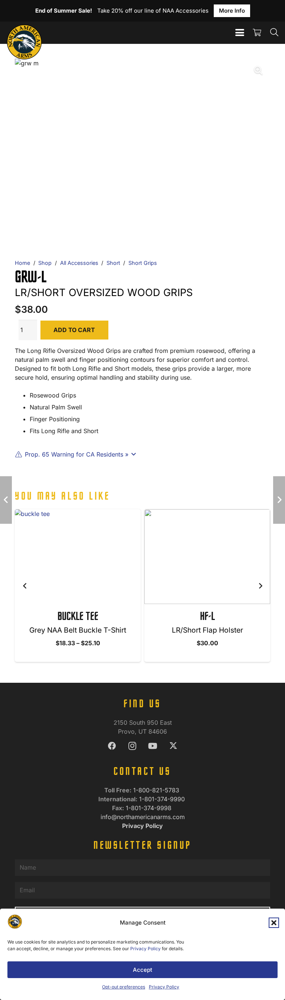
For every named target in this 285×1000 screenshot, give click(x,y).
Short (113, 263)
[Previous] (25, 585)
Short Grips (142, 263)
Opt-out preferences (123, 987)
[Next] (260, 585)
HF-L (78, 617)
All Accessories (79, 263)
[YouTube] (152, 746)
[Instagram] (132, 746)
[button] (274, 922)
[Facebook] (112, 746)
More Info (232, 10)
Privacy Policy (145, 948)
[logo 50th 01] (24, 32)
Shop (45, 263)
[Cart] (257, 33)
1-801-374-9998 (149, 808)
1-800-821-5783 (157, 790)
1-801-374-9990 (163, 799)
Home (22, 263)
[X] (173, 746)
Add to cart (74, 330)
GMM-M (207, 617)
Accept (142, 969)
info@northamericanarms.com (143, 817)
